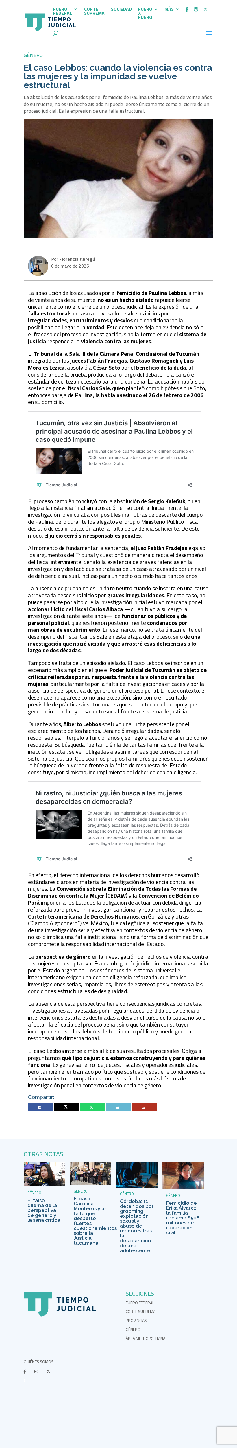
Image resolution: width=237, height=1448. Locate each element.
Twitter (66, 1107)
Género (33, 55)
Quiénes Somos (38, 1361)
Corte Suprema (94, 12)
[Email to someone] (144, 1107)
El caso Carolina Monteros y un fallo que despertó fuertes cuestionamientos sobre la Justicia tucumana (95, 1221)
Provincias (136, 1320)
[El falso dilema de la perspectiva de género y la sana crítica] (44, 1185)
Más (169, 9)
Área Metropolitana (145, 1338)
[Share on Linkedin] (118, 1107)
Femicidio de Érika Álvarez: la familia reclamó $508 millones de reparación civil (183, 1217)
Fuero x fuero (145, 14)
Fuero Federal (62, 12)
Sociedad (121, 9)
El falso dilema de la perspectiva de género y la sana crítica (43, 1210)
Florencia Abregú (76, 258)
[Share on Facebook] (40, 1107)
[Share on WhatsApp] (92, 1107)
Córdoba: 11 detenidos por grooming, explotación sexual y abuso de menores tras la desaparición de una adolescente (137, 1225)
